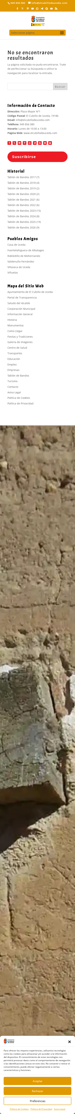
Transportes (14, 353)
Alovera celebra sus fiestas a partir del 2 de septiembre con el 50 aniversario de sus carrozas (34, 935)
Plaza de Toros (16, 775)
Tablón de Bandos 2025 (21, 222)
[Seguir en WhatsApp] (29, 143)
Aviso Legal (59, 1109)
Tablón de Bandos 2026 (21, 227)
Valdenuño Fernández (20, 261)
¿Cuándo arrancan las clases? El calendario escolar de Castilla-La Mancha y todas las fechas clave (37, 996)
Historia (12, 319)
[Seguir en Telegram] (35, 143)
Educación (13, 359)
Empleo (12, 364)
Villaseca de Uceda (18, 267)
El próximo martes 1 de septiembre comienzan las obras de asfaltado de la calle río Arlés (36, 976)
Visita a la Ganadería (20, 770)
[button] (69, 1042)
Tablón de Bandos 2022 (21, 205)
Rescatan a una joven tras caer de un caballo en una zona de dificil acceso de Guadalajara (37, 1029)
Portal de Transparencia (22, 297)
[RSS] (56, 9)
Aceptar (37, 1081)
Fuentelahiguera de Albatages (25, 250)
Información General (20, 314)
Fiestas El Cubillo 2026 (21, 766)
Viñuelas (12, 272)
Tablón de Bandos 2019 (21, 188)
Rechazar (37, 1091)
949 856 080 (27, 124)
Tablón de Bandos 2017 (21, 177)
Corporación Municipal (21, 308)
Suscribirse (24, 156)
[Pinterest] (27, 9)
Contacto (12, 386)
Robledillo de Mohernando (23, 256)
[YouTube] (32, 9)
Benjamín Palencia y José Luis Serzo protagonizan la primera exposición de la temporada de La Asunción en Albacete (33, 916)
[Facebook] (17, 9)
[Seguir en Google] (40, 143)
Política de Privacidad (41, 1109)
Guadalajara (18, 906)
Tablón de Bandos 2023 (21, 210)
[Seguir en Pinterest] (24, 143)
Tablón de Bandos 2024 (21, 216)
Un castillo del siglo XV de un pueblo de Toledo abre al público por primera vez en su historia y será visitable (37, 1007)
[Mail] (51, 9)
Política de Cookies (19, 1109)
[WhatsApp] (37, 9)
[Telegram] (42, 9)
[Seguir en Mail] (45, 143)
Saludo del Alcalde (18, 303)
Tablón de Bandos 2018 (21, 182)
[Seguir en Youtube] (19, 143)
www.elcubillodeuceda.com (40, 133)
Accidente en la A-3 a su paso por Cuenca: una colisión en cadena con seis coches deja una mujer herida (36, 1019)
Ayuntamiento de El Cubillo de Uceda (30, 292)
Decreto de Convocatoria (23, 780)
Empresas (13, 370)
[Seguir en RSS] (50, 143)
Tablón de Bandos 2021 (21, 199)
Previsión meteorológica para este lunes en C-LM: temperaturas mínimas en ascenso (36, 925)
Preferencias (37, 1101)
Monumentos (15, 325)
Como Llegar (15, 331)
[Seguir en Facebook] (9, 143)
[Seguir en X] (14, 143)
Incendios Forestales (20, 761)
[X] (22, 9)
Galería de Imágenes (20, 342)
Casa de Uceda (16, 244)
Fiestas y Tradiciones (20, 336)
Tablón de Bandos (18, 375)
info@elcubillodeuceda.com (33, 120)
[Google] (46, 9)
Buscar (60, 86)
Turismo (12, 381)
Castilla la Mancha (21, 986)
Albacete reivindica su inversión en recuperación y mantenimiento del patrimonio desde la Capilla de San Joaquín (36, 966)
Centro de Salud (17, 347)
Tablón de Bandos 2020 (21, 194)
